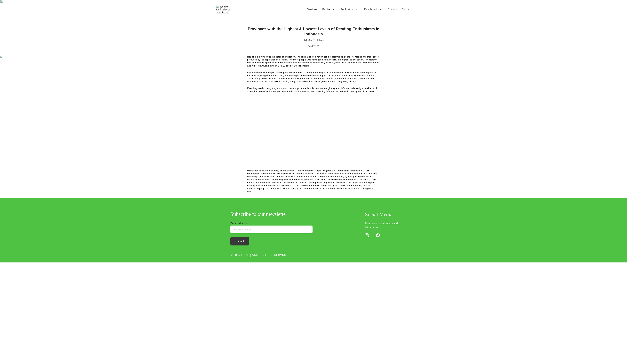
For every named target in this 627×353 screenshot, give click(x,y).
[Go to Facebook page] (378, 235)
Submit (240, 241)
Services (312, 9)
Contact (392, 9)
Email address (238, 223)
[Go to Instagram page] (367, 235)
